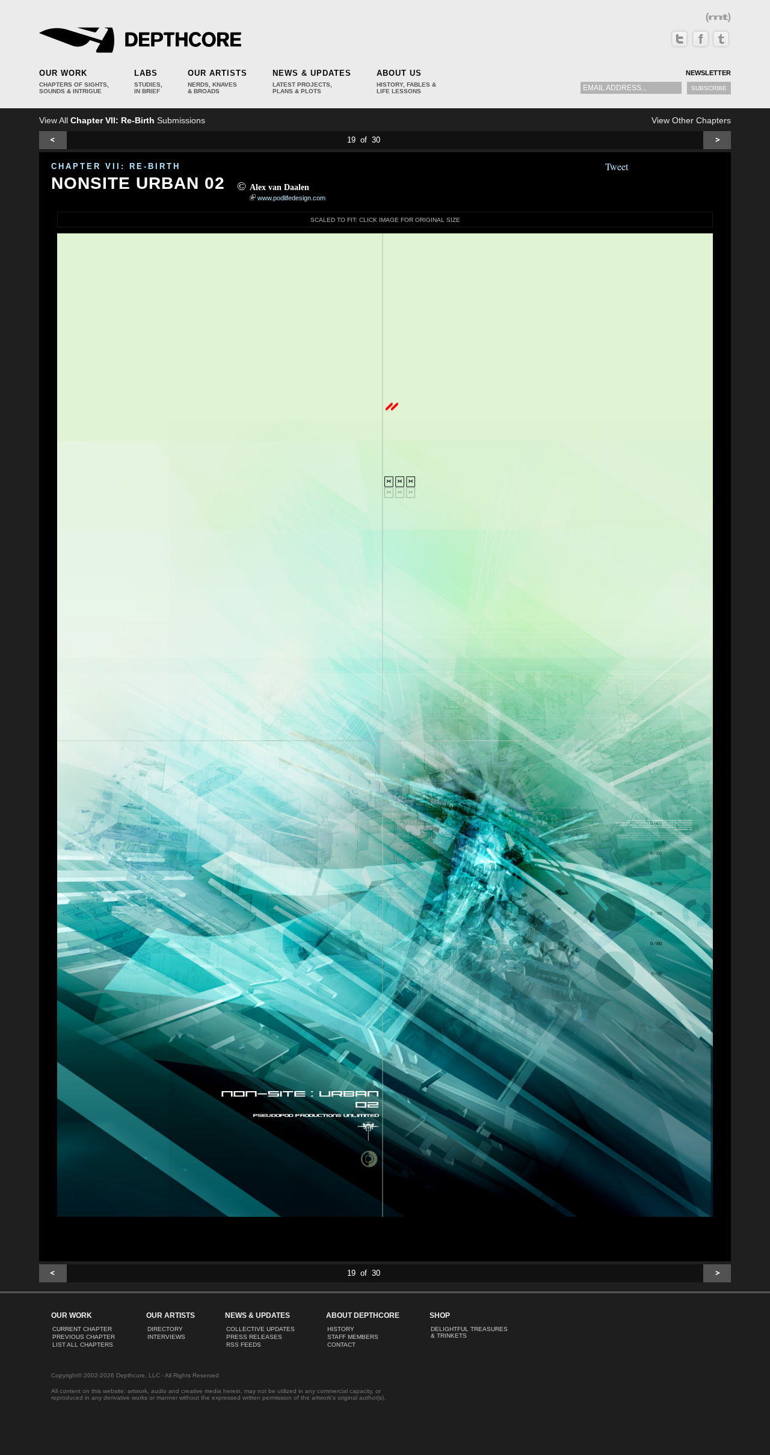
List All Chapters (82, 1344)
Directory (165, 1329)
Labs (146, 73)
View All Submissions (122, 120)
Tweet (616, 166)
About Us (399, 73)
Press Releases (254, 1336)
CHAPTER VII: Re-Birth (115, 166)
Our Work (63, 73)
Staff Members (352, 1336)
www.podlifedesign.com (291, 197)
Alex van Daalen (279, 187)
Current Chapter (82, 1329)
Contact (341, 1344)
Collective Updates (260, 1329)
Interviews (166, 1336)
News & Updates (312, 73)
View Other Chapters (691, 120)
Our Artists (217, 73)
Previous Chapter (83, 1336)
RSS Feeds (243, 1344)
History (340, 1329)
